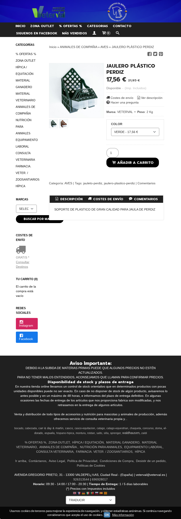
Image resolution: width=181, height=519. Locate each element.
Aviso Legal (57, 461)
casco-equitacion (85, 428)
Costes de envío (122, 98)
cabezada (31, 428)
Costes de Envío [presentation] (107, 199)
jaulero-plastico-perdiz (119, 183)
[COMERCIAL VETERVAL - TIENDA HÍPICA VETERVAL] (90, 11)
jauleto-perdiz (92, 183)
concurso (148, 428)
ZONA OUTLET (42, 26)
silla (106, 433)
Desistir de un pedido (151, 461)
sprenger (115, 433)
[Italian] (88, 493)
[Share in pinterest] (161, 54)
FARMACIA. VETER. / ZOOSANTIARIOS (27, 173)
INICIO (20, 26)
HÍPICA (20, 186)
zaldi (144, 433)
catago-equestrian (117, 428)
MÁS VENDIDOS (74, 33)
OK (107, 515)
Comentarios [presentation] (145, 199)
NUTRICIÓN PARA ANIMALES (23, 126)
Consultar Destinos (22, 264)
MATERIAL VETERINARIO (25, 97)
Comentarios (146, 183)
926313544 (81, 479)
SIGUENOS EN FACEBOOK (36, 33)
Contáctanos (37, 461)
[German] (83, 493)
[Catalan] (106, 493)
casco (69, 428)
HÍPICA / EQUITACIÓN (24, 71)
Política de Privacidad (82, 461)
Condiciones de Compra (117, 461)
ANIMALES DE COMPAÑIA (25, 110)
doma (158, 428)
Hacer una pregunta (125, 102)
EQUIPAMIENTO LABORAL (27, 143)
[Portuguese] (92, 493)
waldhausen (131, 433)
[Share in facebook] (149, 54)
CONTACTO (122, 26)
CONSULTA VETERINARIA (25, 156)
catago (101, 428)
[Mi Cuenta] (94, 33)
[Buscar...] (117, 33)
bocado (18, 428)
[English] (74, 493)
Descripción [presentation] (71, 199)
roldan (91, 433)
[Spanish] (101, 493)
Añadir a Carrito (135, 162)
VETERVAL (125, 112)
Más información (123, 515)
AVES (68, 183)
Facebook (26, 339)
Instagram (26, 325)
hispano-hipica (65, 433)
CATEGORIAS (97, 26)
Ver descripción (151, 98)
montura (81, 433)
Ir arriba (20, 461)
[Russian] (96, 493)
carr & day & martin (50, 428)
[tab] (68, 199)
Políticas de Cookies (91, 465)
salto (99, 433)
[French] (79, 493)
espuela (50, 433)
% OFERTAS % (70, 26)
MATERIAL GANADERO (24, 84)
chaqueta (135, 428)
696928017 (100, 479)
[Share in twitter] (155, 54)
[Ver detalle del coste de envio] (22, 250)
